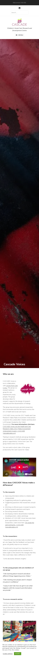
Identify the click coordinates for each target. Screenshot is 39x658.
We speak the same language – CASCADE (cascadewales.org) (19, 525)
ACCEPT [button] (17, 653)
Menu (20, 35)
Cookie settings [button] (8, 654)
